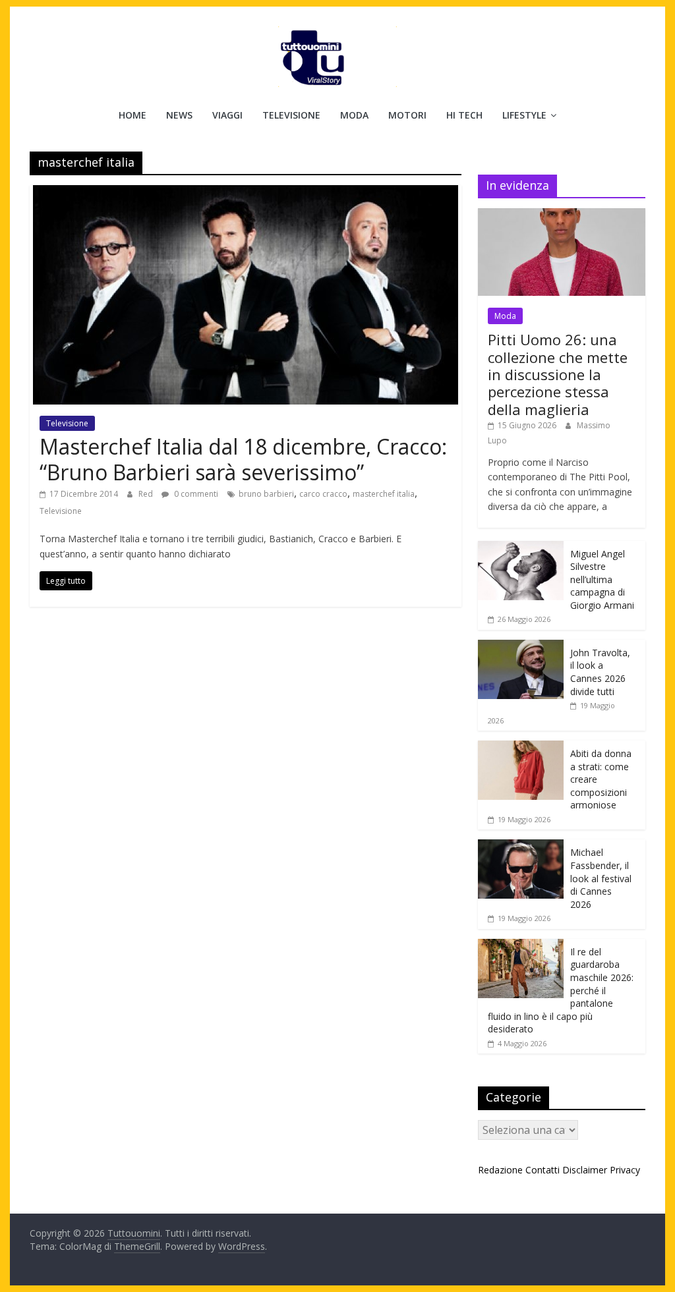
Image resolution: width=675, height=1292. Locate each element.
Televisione (291, 115)
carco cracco (323, 493)
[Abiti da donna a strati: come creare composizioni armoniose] (521, 747)
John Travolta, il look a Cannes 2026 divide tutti (600, 672)
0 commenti (195, 493)
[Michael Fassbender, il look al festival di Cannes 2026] (521, 846)
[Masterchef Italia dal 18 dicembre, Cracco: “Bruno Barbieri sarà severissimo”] (245, 193)
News (179, 115)
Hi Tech (464, 115)
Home (132, 115)
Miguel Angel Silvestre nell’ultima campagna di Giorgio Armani (602, 579)
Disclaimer (584, 1170)
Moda (354, 115)
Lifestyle (524, 115)
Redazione (500, 1170)
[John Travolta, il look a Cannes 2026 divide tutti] (521, 646)
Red (146, 493)
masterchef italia (384, 493)
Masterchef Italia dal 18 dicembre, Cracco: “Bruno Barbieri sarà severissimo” (243, 459)
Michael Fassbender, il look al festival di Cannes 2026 (600, 878)
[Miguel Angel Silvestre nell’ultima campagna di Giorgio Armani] (521, 548)
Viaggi (227, 115)
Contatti (542, 1170)
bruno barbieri (266, 493)
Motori (407, 115)
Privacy (625, 1170)
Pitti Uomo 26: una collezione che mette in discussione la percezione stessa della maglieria (558, 374)
